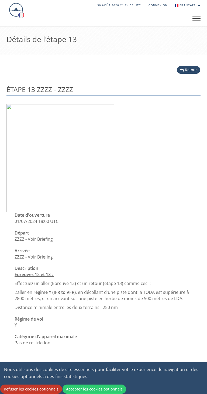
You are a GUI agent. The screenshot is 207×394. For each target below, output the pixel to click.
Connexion (158, 5)
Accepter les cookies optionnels (94, 389)
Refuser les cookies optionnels (31, 389)
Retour (190, 69)
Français (187, 5)
